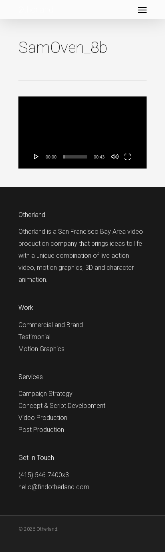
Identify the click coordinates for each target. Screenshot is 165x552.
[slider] (75, 157)
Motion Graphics (41, 349)
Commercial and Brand (50, 325)
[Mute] (115, 157)
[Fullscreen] (127, 157)
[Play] (36, 157)
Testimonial (34, 337)
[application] (82, 132)
